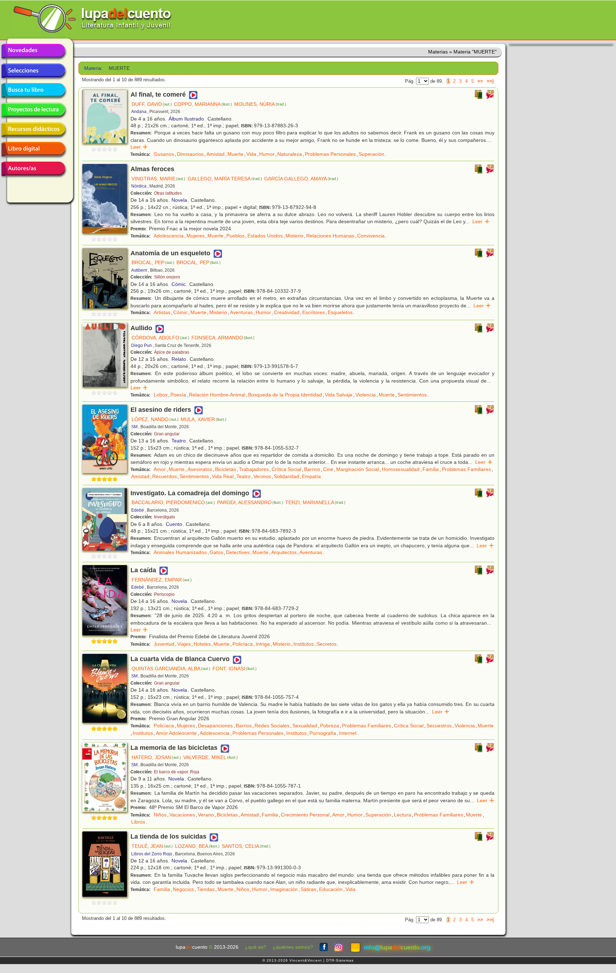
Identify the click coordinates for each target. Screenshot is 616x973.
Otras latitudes (168, 193)
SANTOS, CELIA (246, 846)
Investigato (164, 516)
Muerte (235, 154)
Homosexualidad (401, 469)
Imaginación (284, 889)
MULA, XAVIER (203, 419)
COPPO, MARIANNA (203, 104)
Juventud (164, 644)
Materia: (93, 68)
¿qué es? (255, 947)
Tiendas (206, 889)
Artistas (162, 312)
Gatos (216, 552)
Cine (328, 469)
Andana (139, 111)
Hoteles (202, 644)
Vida (251, 154)
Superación (371, 154)
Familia (430, 469)
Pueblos (235, 236)
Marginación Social (357, 469)
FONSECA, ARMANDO (223, 337)
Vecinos (262, 476)
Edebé (137, 510)
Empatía (311, 476)
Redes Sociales (272, 725)
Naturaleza (289, 154)
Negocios (183, 889)
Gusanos (164, 154)
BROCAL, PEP (153, 262)
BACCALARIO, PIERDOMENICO (173, 502)
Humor (266, 154)
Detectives (238, 552)
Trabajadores (254, 469)
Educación (331, 889)
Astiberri (139, 270)
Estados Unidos (265, 236)
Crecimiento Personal (305, 815)
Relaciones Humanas (330, 236)
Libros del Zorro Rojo (151, 853)
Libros (138, 822)
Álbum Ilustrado (186, 119)
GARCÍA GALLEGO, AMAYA (301, 178)
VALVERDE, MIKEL (210, 757)
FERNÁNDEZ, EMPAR (162, 580)
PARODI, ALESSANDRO (250, 502)
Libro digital (33, 149)
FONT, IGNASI (234, 668)
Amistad (215, 154)
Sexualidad (304, 725)
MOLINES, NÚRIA (260, 104)
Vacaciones (182, 815)
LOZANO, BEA (197, 846)
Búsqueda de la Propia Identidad (285, 395)
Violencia (365, 395)
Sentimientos (412, 395)
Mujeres (195, 236)
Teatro (178, 441)
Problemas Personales (330, 154)
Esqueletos (340, 312)
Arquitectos (284, 552)
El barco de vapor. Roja (176, 771)
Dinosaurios (190, 154)
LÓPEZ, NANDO (155, 419)
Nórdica (139, 186)
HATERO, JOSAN (156, 757)
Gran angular (167, 433)
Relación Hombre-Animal (217, 395)
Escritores (313, 312)
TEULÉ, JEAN (152, 846)
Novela (179, 200)
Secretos (327, 644)
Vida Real (222, 476)
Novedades (33, 51)
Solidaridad (286, 476)
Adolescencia (169, 236)
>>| (490, 81)
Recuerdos (164, 476)
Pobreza (329, 725)
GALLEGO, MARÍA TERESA (225, 178)
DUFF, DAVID (152, 104)
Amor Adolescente (176, 733)
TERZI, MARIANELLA (315, 502)
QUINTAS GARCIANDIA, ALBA (171, 668)
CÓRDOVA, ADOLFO (160, 337)
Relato (178, 359)
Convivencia (371, 236)
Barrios (312, 469)
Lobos (161, 395)
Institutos (303, 644)
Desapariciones (215, 725)
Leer (139, 147)
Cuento (174, 524)
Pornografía (322, 733)
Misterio (294, 236)
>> (480, 81)
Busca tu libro (33, 90)
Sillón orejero (167, 277)
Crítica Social (286, 469)
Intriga (263, 644)
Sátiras (308, 889)
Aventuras (241, 312)
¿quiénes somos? (293, 947)
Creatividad (286, 312)
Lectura (402, 815)
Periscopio (164, 594)
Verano (206, 815)
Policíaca (242, 644)
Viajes (184, 644)
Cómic (178, 284)
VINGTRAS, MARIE (158, 178)
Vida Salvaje (339, 395)
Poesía (178, 395)
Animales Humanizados (180, 552)
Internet (347, 733)
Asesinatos (200, 469)
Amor (160, 469)
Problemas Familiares (466, 469)
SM (134, 426)
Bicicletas (225, 469)
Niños (160, 815)
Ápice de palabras (171, 352)
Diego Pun (141, 345)
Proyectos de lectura (33, 110)
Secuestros (439, 725)
